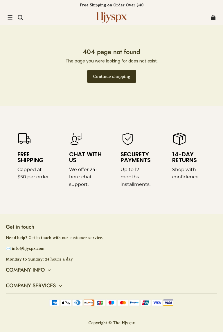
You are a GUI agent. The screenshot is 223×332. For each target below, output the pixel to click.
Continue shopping (111, 76)
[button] (10, 17)
